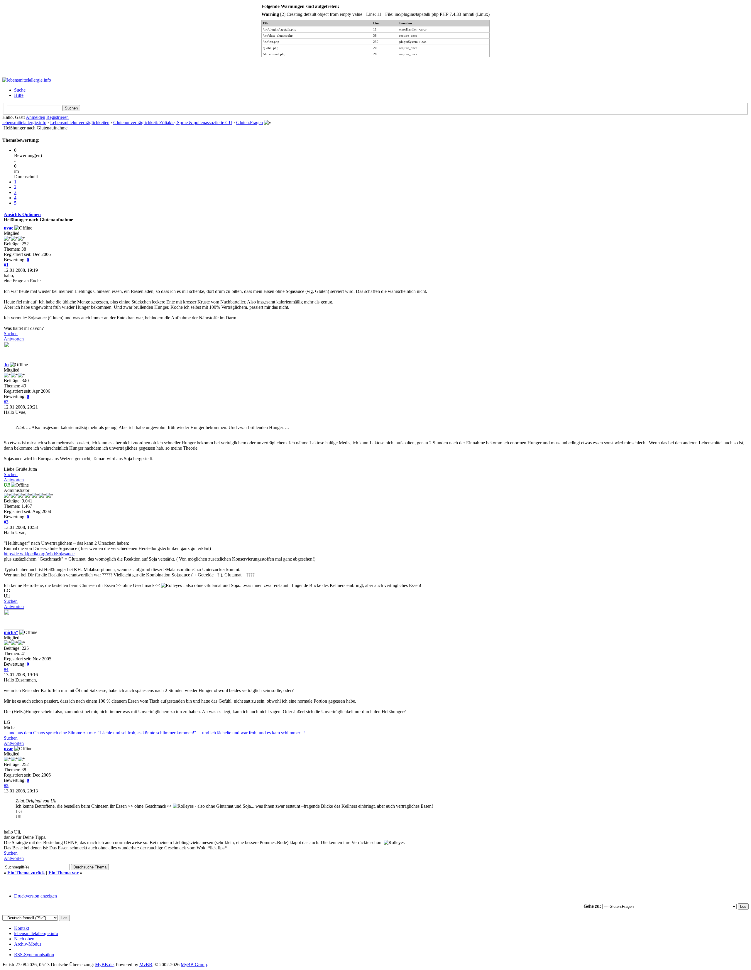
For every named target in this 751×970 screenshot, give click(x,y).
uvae (8, 227)
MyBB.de (104, 964)
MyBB (145, 964)
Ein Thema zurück (26, 872)
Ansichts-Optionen (22, 214)
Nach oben (24, 938)
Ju (6, 364)
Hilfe (18, 95)
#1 (6, 264)
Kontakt (21, 928)
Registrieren (57, 117)
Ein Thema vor (63, 872)
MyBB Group (194, 964)
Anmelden (35, 117)
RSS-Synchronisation (34, 954)
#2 (6, 401)
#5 (6, 785)
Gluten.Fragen (249, 122)
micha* (11, 632)
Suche (20, 89)
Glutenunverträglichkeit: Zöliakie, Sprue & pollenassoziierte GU (172, 122)
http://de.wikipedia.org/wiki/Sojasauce (39, 553)
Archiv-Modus (27, 944)
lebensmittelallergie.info (24, 122)
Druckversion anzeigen (35, 895)
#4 (6, 669)
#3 (6, 521)
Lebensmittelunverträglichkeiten (79, 122)
